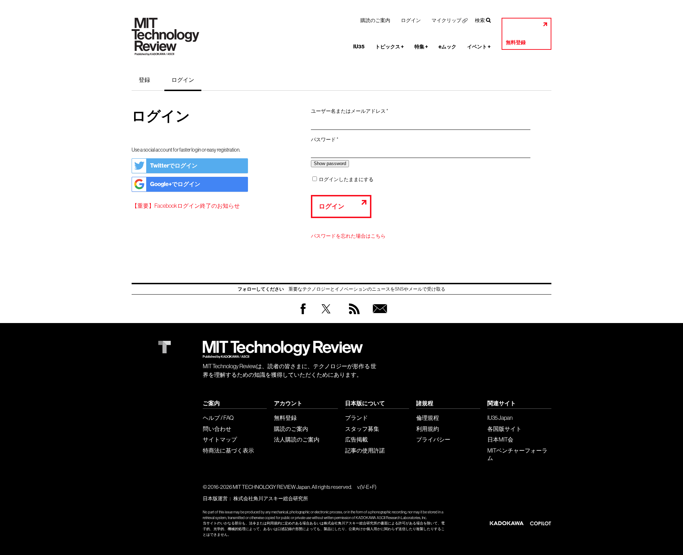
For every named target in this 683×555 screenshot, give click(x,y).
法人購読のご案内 (296, 439)
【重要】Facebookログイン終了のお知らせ (186, 205)
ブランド (356, 417)
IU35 (359, 47)
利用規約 (427, 429)
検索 (480, 20)
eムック (447, 47)
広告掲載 (356, 439)
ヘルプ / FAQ (218, 417)
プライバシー (433, 439)
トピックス (389, 47)
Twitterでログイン (173, 165)
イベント (479, 47)
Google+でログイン (175, 184)
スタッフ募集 (362, 429)
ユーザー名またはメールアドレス (352, 111)
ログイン (411, 20)
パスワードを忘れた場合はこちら (348, 236)
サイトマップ (220, 439)
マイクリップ (446, 20)
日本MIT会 (500, 439)
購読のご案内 (375, 20)
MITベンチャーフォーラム (517, 454)
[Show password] (330, 163)
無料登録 (516, 42)
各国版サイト (504, 429)
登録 (144, 79)
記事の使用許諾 (365, 450)
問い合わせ (217, 429)
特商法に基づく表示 (228, 450)
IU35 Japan (500, 417)
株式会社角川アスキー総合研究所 (270, 498)
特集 (421, 47)
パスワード (327, 140)
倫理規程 (427, 417)
